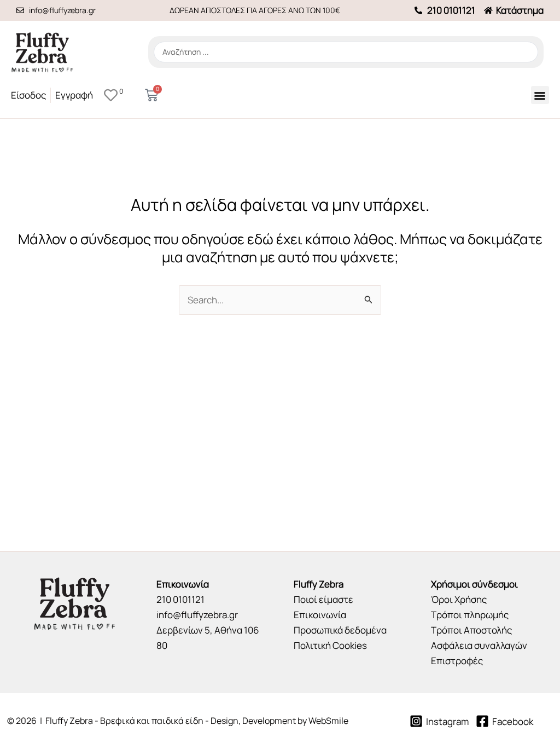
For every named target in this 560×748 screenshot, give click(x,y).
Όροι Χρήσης (459, 599)
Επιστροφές (457, 660)
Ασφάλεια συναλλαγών (479, 645)
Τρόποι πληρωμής (470, 614)
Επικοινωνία (320, 614)
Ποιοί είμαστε (323, 599)
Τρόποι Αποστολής (471, 630)
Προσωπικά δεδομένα (340, 630)
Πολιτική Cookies (330, 645)
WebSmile (328, 721)
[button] (540, 95)
